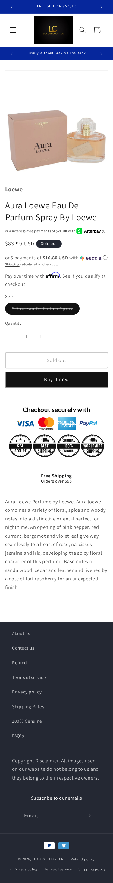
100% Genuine (27, 721)
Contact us (23, 648)
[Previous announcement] (11, 6)
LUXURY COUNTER (48, 859)
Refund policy (83, 859)
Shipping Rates (28, 706)
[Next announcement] (101, 6)
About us (21, 633)
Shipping (12, 264)
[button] (13, 30)
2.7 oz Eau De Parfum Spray (46, 309)
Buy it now (56, 379)
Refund (19, 662)
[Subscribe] (88, 816)
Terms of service (29, 677)
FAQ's (18, 736)
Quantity (13, 323)
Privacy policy (27, 692)
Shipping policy (92, 869)
